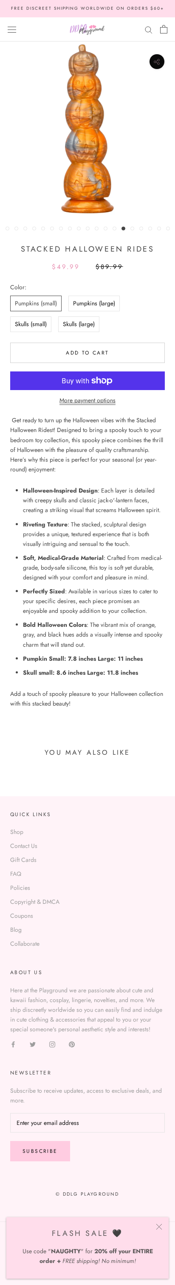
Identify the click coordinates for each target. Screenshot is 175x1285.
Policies (20, 887)
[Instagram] (52, 1044)
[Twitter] (33, 1044)
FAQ (15, 874)
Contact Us (23, 846)
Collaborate (25, 943)
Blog (16, 929)
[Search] (148, 29)
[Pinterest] (72, 1044)
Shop (16, 832)
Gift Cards (23, 860)
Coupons (21, 915)
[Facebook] (13, 1044)
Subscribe (40, 1151)
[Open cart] (163, 29)
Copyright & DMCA (34, 901)
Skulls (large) (79, 324)
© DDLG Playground (87, 1194)
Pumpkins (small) (36, 303)
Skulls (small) (31, 324)
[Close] (159, 1227)
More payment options (87, 400)
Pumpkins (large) (94, 303)
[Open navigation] (12, 29)
